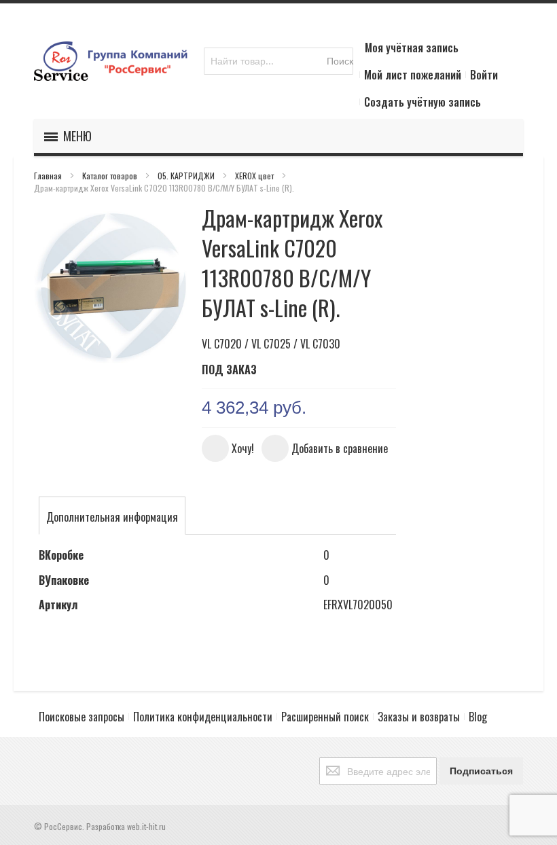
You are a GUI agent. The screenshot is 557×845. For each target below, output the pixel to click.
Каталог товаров (110, 175)
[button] (228, 448)
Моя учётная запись (412, 47)
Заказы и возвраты (419, 716)
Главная (49, 175)
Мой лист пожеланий (412, 75)
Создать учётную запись (422, 102)
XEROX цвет (255, 175)
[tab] (112, 517)
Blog (478, 716)
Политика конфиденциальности (202, 716)
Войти (484, 75)
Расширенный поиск (325, 716)
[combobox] (278, 61)
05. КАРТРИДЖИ (187, 175)
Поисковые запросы (81, 716)
